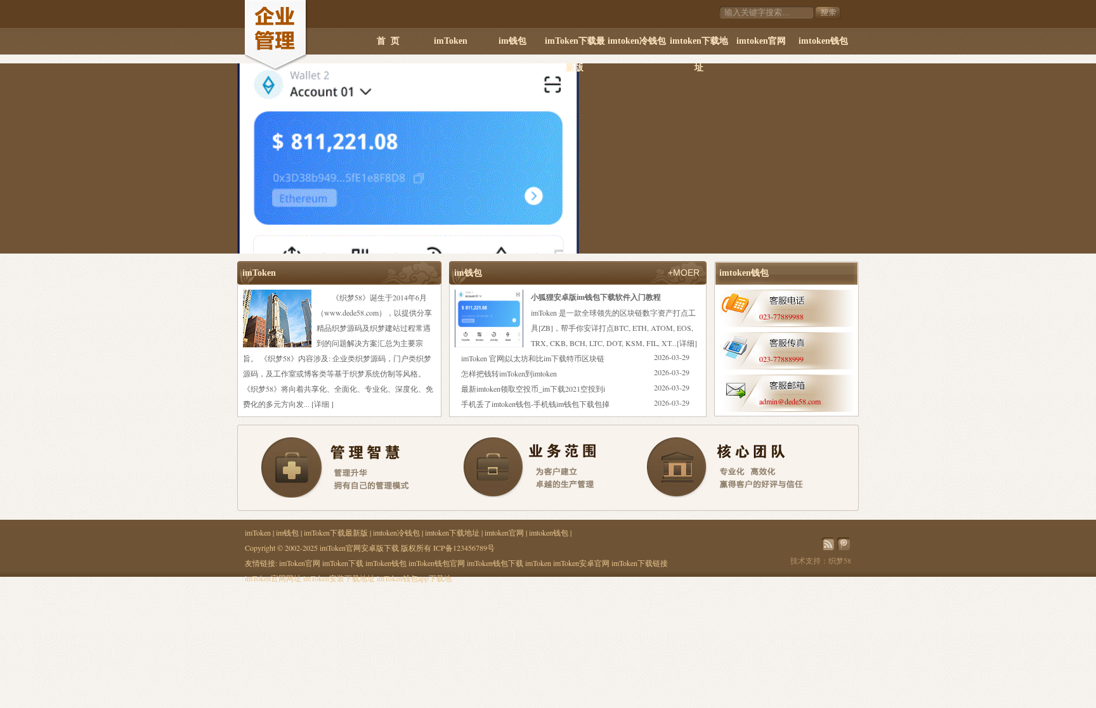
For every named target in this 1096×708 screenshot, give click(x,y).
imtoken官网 (761, 41)
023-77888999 (781, 359)
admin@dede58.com (790, 401)
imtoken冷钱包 (637, 41)
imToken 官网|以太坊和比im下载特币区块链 (532, 358)
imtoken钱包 (823, 41)
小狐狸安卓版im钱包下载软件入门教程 (596, 297)
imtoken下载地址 (699, 45)
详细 (321, 404)
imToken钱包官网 (436, 563)
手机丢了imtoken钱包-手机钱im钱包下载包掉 (535, 404)
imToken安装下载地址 (339, 578)
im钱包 (512, 41)
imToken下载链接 (639, 563)
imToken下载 (342, 563)
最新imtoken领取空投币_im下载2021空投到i (533, 388)
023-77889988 (781, 316)
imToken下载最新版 (575, 45)
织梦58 (839, 560)
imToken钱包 (386, 563)
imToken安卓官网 (581, 563)
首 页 (388, 41)
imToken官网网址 (273, 578)
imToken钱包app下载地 (414, 578)
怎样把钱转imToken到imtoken (509, 373)
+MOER (684, 272)
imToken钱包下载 (495, 563)
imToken (450, 41)
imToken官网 (299, 563)
